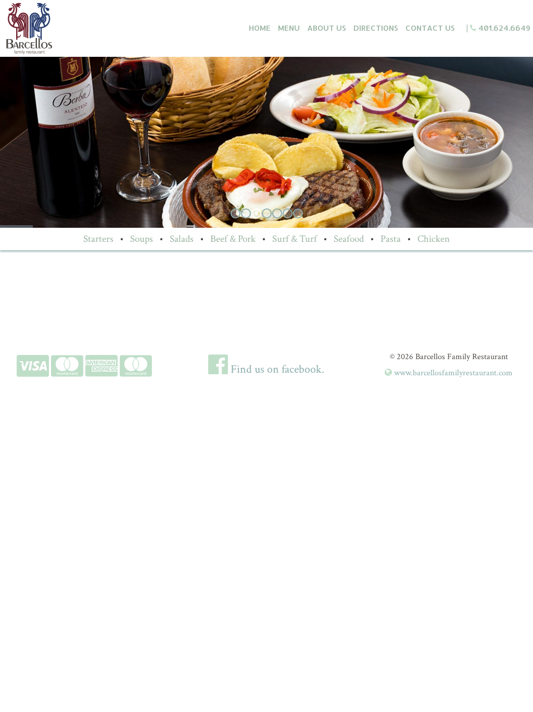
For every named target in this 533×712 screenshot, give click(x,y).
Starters (98, 238)
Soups (141, 238)
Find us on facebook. (276, 369)
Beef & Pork (233, 238)
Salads (182, 238)
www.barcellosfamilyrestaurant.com (452, 372)
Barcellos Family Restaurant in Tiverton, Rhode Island (60, 28)
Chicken (433, 238)
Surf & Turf (294, 238)
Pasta (390, 238)
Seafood (349, 238)
